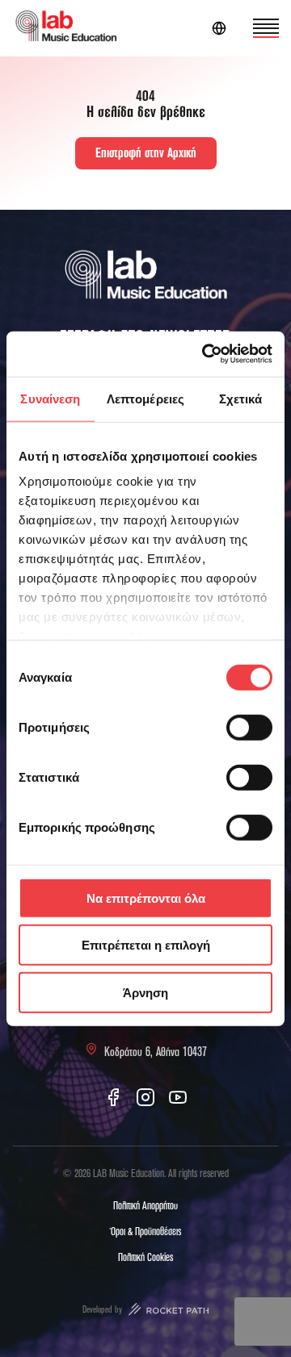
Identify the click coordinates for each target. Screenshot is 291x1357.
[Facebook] (113, 1097)
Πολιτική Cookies (145, 1257)
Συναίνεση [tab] (50, 398)
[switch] (249, 727)
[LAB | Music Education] (66, 29)
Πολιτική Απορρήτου (145, 1206)
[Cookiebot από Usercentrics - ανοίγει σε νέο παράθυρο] (205, 354)
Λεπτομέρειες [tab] (145, 398)
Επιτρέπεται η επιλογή (146, 945)
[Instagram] (145, 1097)
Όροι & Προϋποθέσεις (146, 1232)
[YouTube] (178, 1097)
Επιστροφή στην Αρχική (145, 153)
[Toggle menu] (266, 28)
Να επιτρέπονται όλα (145, 897)
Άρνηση (145, 992)
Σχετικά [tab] (241, 398)
